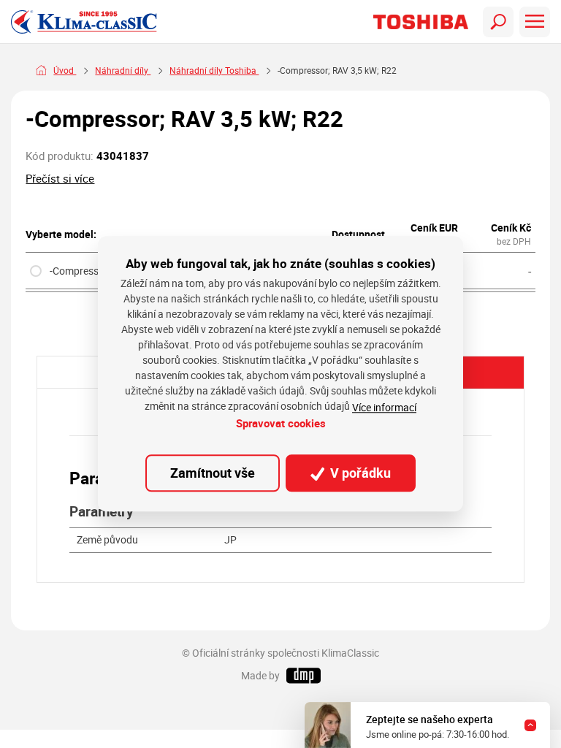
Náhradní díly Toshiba (214, 70)
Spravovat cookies (281, 423)
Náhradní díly (122, 70)
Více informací (384, 407)
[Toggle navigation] (498, 22)
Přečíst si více (60, 178)
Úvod (64, 70)
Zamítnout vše (212, 472)
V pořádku (359, 472)
